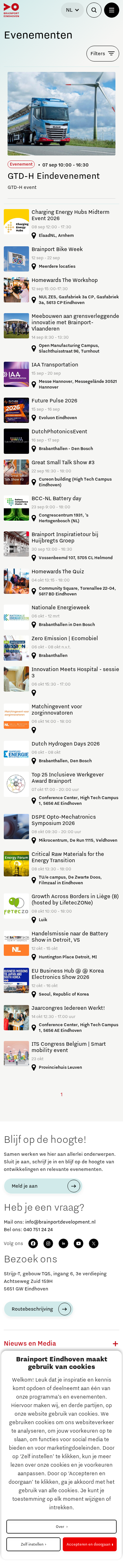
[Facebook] (33, 1243)
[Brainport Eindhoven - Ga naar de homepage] (11, 10)
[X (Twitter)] (94, 1243)
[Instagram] (48, 1243)
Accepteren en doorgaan (88, 1544)
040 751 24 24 (38, 1229)
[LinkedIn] (63, 1243)
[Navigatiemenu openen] (111, 10)
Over (60, 1526)
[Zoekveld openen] (94, 10)
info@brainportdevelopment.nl (60, 1222)
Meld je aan (25, 1186)
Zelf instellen (32, 1544)
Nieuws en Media (30, 1344)
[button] (115, 1344)
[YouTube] (78, 1243)
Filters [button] (98, 53)
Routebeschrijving (32, 1309)
